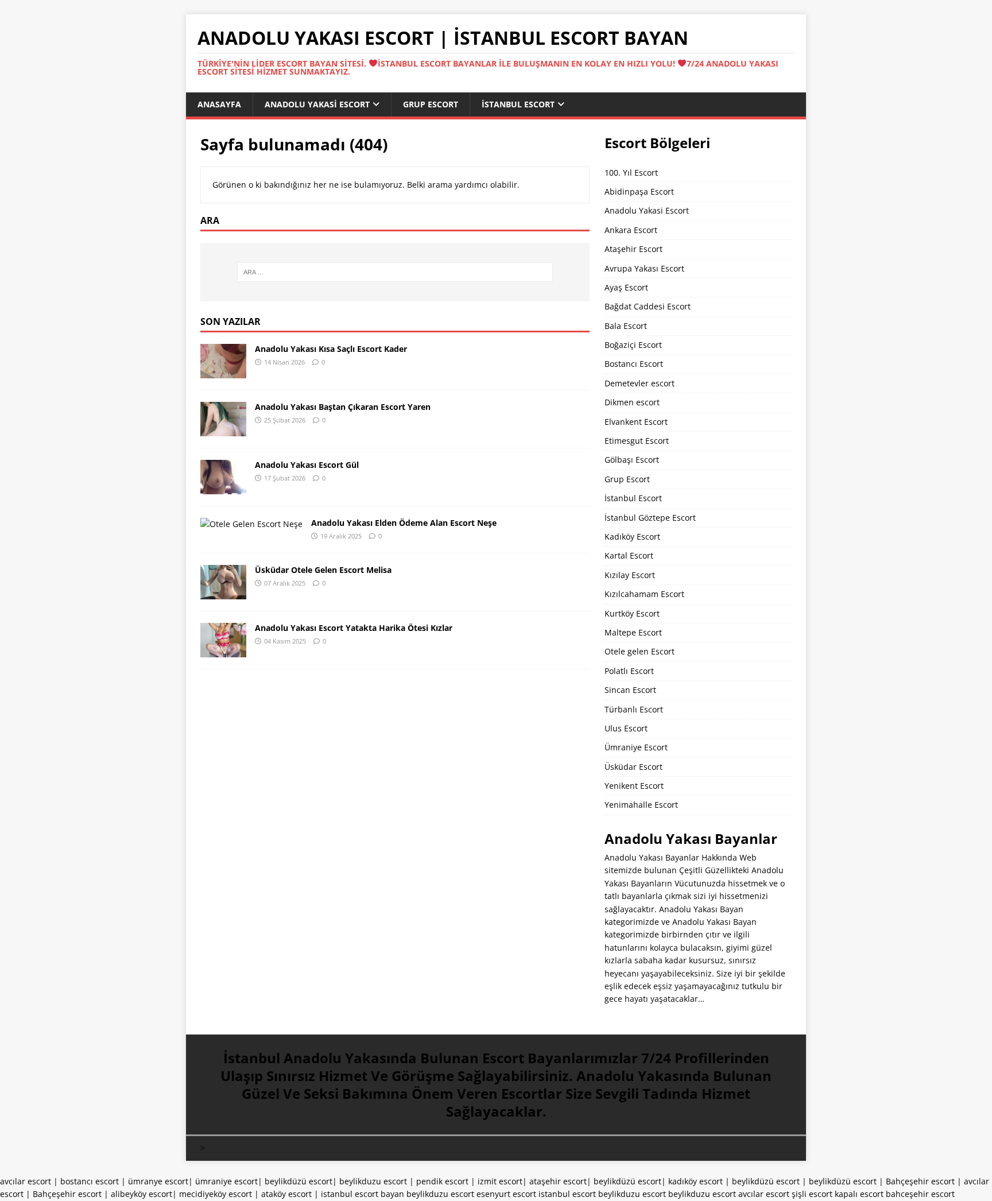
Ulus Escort (626, 728)
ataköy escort (286, 1193)
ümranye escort (158, 1181)
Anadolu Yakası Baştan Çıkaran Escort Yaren (343, 406)
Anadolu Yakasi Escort (317, 104)
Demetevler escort (639, 383)
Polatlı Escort (629, 670)
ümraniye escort (226, 1181)
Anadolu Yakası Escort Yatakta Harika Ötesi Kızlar (353, 627)
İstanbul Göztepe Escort (650, 517)
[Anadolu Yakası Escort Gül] (223, 487)
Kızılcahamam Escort (644, 593)
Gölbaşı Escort (631, 459)
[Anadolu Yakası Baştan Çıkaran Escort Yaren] (223, 429)
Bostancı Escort (633, 363)
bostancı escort (89, 1181)
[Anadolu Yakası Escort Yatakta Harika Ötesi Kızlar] (223, 650)
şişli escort (812, 1193)
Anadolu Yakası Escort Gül (307, 464)
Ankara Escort (630, 229)
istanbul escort (567, 1193)
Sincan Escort (630, 689)
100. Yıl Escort (631, 172)
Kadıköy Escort (632, 536)
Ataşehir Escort (633, 248)
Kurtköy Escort (632, 613)
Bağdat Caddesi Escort (647, 306)
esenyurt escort (506, 1193)
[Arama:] (395, 272)
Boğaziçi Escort (633, 344)
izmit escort (500, 1181)
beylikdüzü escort (298, 1181)
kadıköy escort (695, 1181)
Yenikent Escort (634, 785)
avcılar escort (25, 1181)
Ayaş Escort (626, 287)
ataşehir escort (558, 1181)
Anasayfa (219, 104)
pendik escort (442, 1181)
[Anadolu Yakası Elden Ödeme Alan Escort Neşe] (251, 523)
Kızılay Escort (629, 574)
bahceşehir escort (920, 1193)
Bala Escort (625, 325)
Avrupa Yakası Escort (644, 268)
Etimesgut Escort (636, 440)
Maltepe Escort (633, 632)
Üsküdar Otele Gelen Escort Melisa (323, 569)
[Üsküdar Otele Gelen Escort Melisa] (223, 592)
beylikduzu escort (373, 1181)
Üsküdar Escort (633, 766)
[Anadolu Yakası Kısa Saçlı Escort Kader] (223, 371)
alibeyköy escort (141, 1193)
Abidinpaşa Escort (639, 191)
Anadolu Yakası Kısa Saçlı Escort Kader (331, 348)
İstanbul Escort (518, 104)
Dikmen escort (632, 402)
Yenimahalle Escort (641, 804)
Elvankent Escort (636, 421)
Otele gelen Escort (639, 651)
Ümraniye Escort (636, 747)
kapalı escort (859, 1193)
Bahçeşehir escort (920, 1181)
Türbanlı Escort (633, 709)
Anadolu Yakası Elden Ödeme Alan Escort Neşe (404, 522)
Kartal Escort (628, 555)
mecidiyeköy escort (215, 1193)
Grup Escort (430, 104)
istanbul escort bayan (362, 1193)
